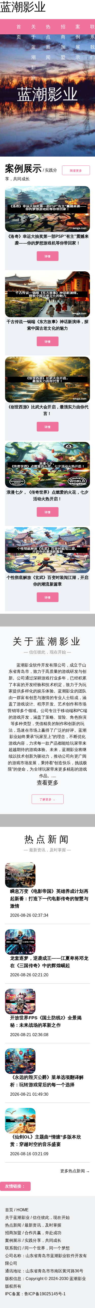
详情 (48, 256)
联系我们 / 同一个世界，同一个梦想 (37, 1248)
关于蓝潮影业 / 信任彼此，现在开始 (37, 1217)
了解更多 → (48, 799)
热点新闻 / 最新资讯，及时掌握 (33, 1225)
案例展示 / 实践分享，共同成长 (33, 1240)
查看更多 (47, 783)
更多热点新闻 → (75, 1171)
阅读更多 (76, 170)
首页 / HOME (17, 1210)
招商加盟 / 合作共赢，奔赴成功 (33, 1233)
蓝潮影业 (23, 6)
